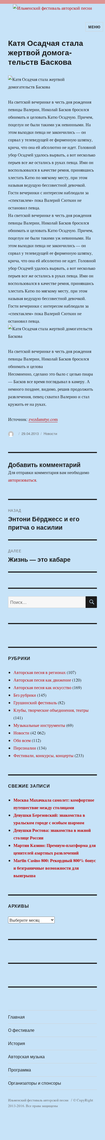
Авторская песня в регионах (39, 672)
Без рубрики (24, 695)
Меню (94, 26)
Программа (19, 1070)
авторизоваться (22, 480)
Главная (16, 1017)
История (16, 1043)
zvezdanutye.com (43, 419)
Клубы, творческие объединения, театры (51, 710)
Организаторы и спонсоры (34, 1083)
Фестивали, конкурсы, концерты (43, 755)
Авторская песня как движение (42, 680)
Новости (50, 433)
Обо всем (22, 740)
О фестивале (21, 1030)
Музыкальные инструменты (39, 725)
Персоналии (24, 748)
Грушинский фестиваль (35, 702)
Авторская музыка (26, 1056)
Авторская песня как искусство (42, 687)
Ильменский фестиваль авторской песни (38, 1100)
